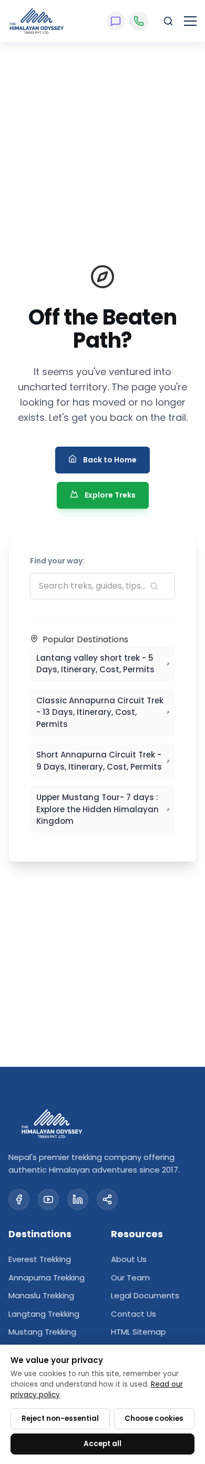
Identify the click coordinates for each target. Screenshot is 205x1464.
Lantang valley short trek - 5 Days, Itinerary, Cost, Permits (95, 663)
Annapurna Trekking (46, 1277)
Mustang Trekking (42, 1331)
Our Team (130, 1277)
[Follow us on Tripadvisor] (107, 1199)
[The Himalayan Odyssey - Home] (36, 21)
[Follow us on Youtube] (48, 1199)
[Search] (168, 21)
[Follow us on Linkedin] (77, 1199)
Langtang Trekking (43, 1313)
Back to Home (110, 460)
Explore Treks (110, 495)
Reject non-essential (60, 1418)
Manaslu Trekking (41, 1295)
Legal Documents (145, 1295)
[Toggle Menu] (190, 21)
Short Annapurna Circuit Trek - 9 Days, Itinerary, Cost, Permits (99, 760)
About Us (129, 1259)
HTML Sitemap (138, 1331)
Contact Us (133, 1313)
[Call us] (138, 21)
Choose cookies (154, 1418)
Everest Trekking (39, 1259)
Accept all (102, 1444)
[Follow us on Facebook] (18, 1199)
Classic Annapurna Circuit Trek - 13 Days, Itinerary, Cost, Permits (99, 712)
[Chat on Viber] (115, 21)
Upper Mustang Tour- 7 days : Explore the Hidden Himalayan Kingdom (97, 809)
